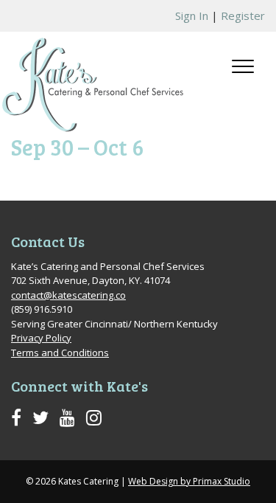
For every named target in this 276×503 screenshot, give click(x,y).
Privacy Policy (41, 337)
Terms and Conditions (60, 352)
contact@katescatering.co (68, 295)
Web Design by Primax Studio (189, 481)
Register (243, 15)
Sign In (191, 15)
